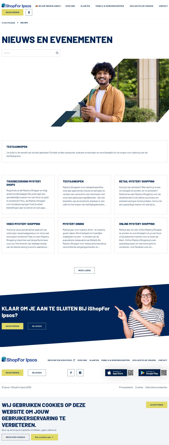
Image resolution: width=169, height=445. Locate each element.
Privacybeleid (126, 387)
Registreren (12, 12)
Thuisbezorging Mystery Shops (23, 183)
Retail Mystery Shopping (136, 181)
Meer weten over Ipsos (60, 360)
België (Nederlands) (49, 6)
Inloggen (29, 12)
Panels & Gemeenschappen (110, 6)
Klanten (85, 6)
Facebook (70, 372)
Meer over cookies (15, 437)
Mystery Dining (73, 223)
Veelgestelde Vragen (141, 6)
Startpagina (8, 23)
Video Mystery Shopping (23, 223)
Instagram (80, 372)
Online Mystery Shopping (137, 223)
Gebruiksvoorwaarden (156, 387)
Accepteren (156, 405)
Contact (163, 6)
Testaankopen (16, 146)
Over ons (70, 6)
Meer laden (84, 270)
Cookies (139, 387)
